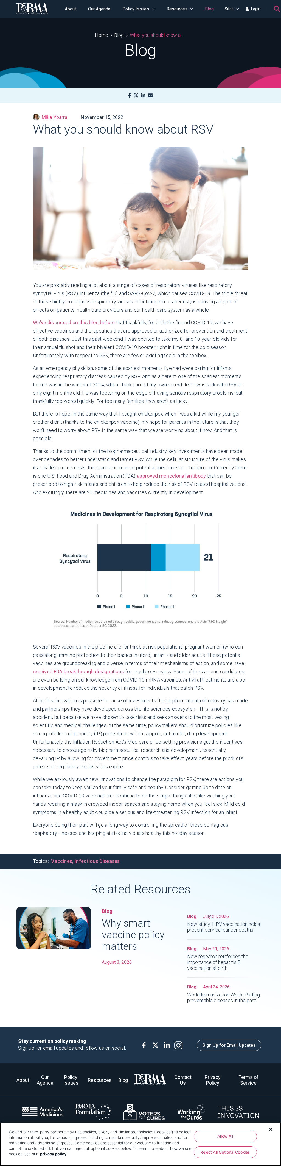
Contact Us (183, 1080)
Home (101, 35)
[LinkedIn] (143, 95)
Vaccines (61, 861)
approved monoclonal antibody (171, 476)
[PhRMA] (32, 9)
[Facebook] (129, 95)
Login (255, 9)
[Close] (270, 1128)
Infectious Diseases (97, 861)
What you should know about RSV (158, 35)
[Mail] (150, 95)
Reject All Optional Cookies (225, 1152)
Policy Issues (135, 9)
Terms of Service (248, 1080)
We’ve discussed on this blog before (74, 322)
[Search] (277, 8)
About (70, 9)
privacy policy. (54, 1153)
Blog (209, 9)
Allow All (225, 1136)
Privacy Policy (213, 1080)
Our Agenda (99, 9)
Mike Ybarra (54, 117)
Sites (229, 9)
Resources (177, 9)
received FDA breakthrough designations (78, 671)
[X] (136, 95)
